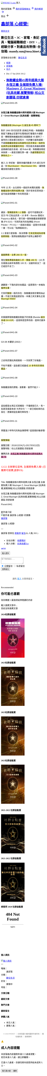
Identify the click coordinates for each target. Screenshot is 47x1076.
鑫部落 (4, 518)
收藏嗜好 (21, 540)
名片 (8, 69)
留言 (23, 533)
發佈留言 (5, 569)
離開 (15, 1071)
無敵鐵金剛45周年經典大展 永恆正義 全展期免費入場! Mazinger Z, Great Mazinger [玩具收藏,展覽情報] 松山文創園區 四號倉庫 (26, 88)
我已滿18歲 (6, 1071)
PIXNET (12, 1034)
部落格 (9, 66)
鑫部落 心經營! (15, 24)
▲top (3, 548)
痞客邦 (18, 533)
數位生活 (22, 58)
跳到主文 (5, 31)
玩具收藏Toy (23, 544)
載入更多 (5, 553)
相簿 (8, 63)
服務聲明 (28, 1037)
